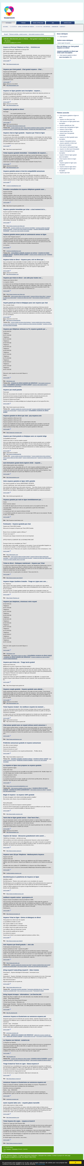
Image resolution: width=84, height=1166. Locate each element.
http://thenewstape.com (12, 85)
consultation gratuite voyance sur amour (24, 253)
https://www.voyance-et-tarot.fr (14, 1143)
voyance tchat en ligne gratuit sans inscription (68, 156)
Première (9, 1149)
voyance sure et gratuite (39, 1058)
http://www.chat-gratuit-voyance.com (15, 125)
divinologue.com (10, 381)
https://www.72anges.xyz (12, 598)
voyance (8, 23)
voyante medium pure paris (29, 1036)
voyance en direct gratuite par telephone (24, 383)
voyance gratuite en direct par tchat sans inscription (20, 558)
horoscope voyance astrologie (19, 989)
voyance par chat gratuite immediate (19, 231)
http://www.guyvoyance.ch (13, 914)
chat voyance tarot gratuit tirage (69, 147)
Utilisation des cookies (44, 1155)
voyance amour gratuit (21, 254)
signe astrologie (38, 22)
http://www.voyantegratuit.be (13, 454)
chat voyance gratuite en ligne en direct (34, 127)
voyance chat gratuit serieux (20, 129)
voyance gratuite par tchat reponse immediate (23, 227)
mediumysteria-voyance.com (13, 873)
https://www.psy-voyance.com (14, 432)
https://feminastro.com (12, 554)
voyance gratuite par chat (67, 125)
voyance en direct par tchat (24, 297)
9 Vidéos (12, 42)
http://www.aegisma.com (12, 477)
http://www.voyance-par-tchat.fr (14, 577)
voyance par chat (64, 172)
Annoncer (55, 26)
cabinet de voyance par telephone (22, 1035)
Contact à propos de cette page (61, 1155)
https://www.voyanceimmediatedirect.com (17, 786)
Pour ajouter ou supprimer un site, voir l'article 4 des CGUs (19, 1157)
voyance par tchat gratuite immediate (22, 229)
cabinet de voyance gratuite (14, 1036)
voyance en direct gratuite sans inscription (68, 138)
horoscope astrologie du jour (35, 989)
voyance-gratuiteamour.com (13, 185)
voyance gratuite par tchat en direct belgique (21, 322)
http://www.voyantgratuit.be (13, 320)
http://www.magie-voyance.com (14, 814)
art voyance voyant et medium (44, 1036)
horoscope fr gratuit (38, 990)
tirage (23, 22)
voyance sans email (22, 410)
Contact (62, 26)
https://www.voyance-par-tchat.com (15, 226)
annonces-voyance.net (12, 1033)
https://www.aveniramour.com (14, 739)
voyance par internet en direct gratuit (20, 1058)
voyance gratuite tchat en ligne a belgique (41, 322)
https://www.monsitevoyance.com (15, 893)
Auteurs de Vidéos (28, 26)
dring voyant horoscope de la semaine (24, 990)
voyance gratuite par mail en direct (12, 386)
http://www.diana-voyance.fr (13, 1078)
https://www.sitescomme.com (13, 987)
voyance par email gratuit (9, 410)
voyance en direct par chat (67, 119)
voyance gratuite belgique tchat (10, 324)
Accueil (5, 26)
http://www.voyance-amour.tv (13, 850)
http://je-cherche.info (11, 1012)
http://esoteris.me (11, 1056)
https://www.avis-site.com (13, 963)
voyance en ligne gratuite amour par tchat (14, 559)
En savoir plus (40, 1164)
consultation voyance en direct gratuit (19, 384)
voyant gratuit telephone (10, 658)
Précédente (15, 1149)
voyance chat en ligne (66, 129)
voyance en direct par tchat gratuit (42, 558)
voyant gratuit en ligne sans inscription (67, 169)
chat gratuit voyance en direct (18, 655)
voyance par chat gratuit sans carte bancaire (37, 966)
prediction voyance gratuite (25, 760)
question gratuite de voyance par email (21, 409)
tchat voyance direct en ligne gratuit (20, 296)
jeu (53, 22)
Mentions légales (12, 1155)
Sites (19, 26)
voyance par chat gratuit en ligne (37, 129)
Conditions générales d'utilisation (27, 1155)
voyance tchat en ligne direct (38, 296)
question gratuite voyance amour (21, 759)
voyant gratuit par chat (17, 127)
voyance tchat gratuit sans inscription (67, 152)
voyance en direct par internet (21, 1060)
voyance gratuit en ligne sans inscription (68, 163)
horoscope (67, 22)
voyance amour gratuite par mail (37, 254)
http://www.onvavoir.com (12, 64)
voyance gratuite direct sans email (41, 409)
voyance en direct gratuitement (19, 789)
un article (46, 26)
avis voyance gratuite (22, 966)
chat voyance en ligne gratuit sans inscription (69, 122)
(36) (68, 56)
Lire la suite (6, 60)
